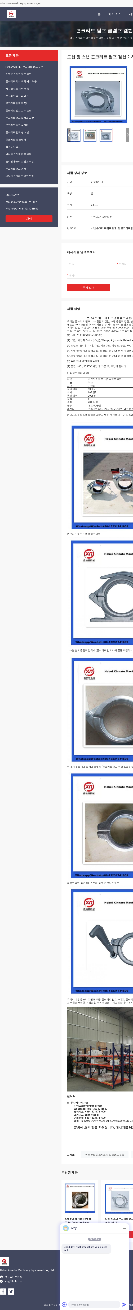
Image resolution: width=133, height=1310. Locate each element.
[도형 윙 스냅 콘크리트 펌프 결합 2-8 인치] (98, 94)
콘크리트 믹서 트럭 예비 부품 (21, 81)
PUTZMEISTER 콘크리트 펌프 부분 (24, 66)
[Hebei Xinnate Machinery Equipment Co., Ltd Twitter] (11, 1291)
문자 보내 (88, 287)
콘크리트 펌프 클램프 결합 (89, 38)
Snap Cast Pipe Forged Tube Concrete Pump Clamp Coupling (78, 1222)
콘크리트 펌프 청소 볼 (17, 132)
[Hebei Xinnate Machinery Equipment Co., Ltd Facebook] (3, 1291)
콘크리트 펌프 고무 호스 (18, 110)
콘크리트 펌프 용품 (16, 168)
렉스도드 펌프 (13, 146)
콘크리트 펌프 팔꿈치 (17, 103)
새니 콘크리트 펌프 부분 (18, 154)
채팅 (29, 218)
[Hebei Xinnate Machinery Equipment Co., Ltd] (11, 13)
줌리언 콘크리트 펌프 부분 (20, 161)
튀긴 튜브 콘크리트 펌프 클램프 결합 (104, 1154)
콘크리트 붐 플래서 (16, 139)
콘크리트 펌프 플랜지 (17, 125)
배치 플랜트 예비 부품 (17, 88)
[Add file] (64, 1304)
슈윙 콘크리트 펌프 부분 (18, 74)
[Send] (124, 1304)
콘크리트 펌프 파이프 (17, 96)
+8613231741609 (27, 201)
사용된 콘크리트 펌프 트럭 (20, 176)
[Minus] (124, 1228)
